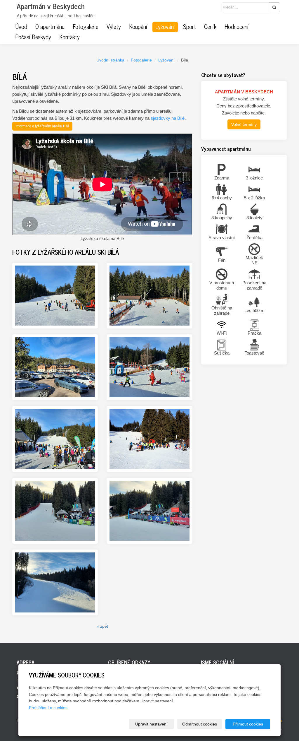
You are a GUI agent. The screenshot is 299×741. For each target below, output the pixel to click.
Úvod (21, 26)
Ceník (210, 26)
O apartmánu (50, 26)
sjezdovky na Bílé (168, 118)
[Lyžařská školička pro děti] (149, 367)
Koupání (138, 26)
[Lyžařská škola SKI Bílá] (149, 295)
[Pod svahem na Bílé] (55, 439)
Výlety (114, 26)
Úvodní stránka (110, 60)
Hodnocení (236, 26)
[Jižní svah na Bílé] (55, 295)
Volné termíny (244, 124)
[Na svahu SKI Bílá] (149, 439)
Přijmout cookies (248, 724)
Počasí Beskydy (33, 37)
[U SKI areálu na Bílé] (55, 367)
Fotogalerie (85, 26)
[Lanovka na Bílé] (55, 511)
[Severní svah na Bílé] (55, 582)
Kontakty (69, 37)
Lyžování (165, 26)
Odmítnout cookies (199, 724)
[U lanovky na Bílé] (149, 511)
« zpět (102, 626)
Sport (189, 26)
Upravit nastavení (151, 724)
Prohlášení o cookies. (49, 707)
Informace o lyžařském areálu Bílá (42, 126)
